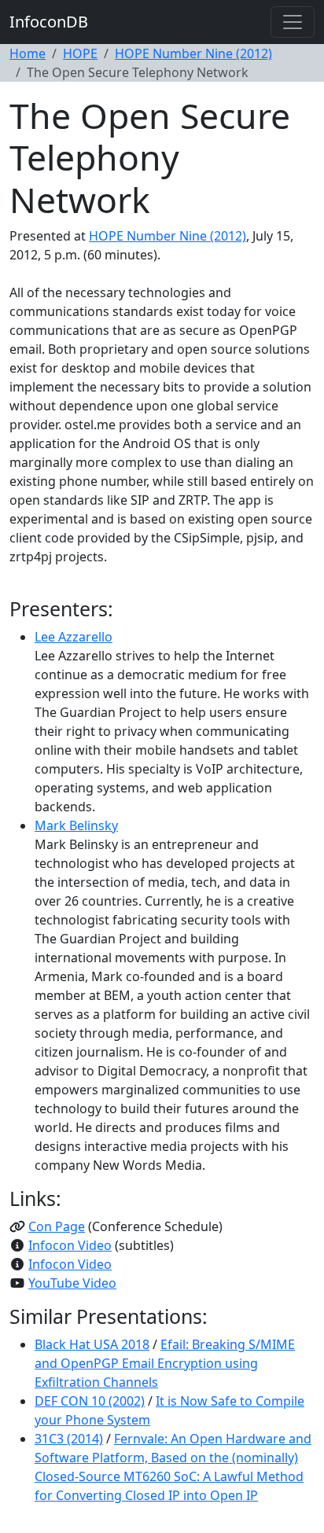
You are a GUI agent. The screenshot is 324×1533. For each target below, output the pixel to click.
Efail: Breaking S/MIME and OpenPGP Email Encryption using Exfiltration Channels (165, 1363)
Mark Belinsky (76, 825)
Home (27, 53)
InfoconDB (48, 21)
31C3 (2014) (69, 1438)
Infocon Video (70, 1245)
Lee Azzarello (73, 636)
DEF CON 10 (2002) (90, 1401)
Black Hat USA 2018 (92, 1344)
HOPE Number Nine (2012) (193, 53)
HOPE (80, 53)
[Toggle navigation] (293, 22)
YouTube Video (72, 1283)
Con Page (56, 1226)
